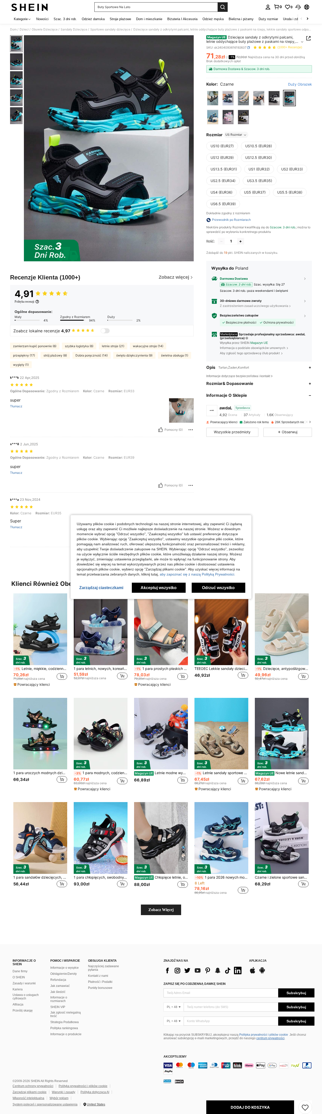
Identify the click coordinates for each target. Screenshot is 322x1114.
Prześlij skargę (23, 1010)
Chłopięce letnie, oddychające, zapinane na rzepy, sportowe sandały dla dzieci (161, 877)
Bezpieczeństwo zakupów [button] (239, 315)
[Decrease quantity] (221, 241)
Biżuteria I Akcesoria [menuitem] (182, 19)
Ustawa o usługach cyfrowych (26, 996)
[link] (277, 7)
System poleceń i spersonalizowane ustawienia (45, 1104)
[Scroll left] (301, 19)
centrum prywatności (270, 1038)
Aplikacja (258, 960)
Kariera (18, 989)
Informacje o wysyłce (64, 967)
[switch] (105, 330)
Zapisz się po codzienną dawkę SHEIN (195, 984)
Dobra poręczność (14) (91, 355)
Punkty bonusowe (100, 988)
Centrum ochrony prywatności (33, 1086)
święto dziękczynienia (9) (134, 355)
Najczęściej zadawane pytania (103, 968)
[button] (298, 7)
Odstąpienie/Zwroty (63, 974)
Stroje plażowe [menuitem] (120, 19)
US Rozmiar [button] (233, 135)
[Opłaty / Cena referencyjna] (226, 57)
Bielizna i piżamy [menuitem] (241, 19)
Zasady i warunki (24, 983)
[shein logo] (29, 7)
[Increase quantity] (240, 241)
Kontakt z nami (98, 976)
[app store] (252, 973)
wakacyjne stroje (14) (148, 346)
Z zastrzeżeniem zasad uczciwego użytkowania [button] (254, 306)
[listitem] (40, 641)
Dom (13, 29)
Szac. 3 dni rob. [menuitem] (65, 19)
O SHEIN (19, 977)
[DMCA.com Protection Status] (179, 1081)
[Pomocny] (160, 430)
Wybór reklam (59, 1098)
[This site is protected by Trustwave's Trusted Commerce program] (167, 1081)
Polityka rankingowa (64, 1028)
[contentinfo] (239, 1068)
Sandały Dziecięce (74, 29)
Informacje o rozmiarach (58, 999)
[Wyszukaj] (223, 7)
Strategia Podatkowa (64, 1022)
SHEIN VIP (57, 1007)
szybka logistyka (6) (79, 346)
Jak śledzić (57, 992)
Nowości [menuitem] (42, 19)
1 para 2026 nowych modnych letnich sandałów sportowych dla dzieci (221, 877)
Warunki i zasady (63, 1092)
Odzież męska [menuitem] (213, 19)
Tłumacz (16, 406)
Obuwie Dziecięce (45, 29)
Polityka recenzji (24, 301)
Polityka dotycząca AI (94, 1092)
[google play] (262, 973)
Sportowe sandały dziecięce (110, 29)
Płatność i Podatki (100, 982)
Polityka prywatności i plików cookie (263, 1034)
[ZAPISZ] (305, 1107)
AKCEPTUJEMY (175, 1056)
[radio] (212, 98)
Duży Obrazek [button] (300, 84)
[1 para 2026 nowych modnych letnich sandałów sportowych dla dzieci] (221, 838)
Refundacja (58, 980)
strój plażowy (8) (55, 355)
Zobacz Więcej (161, 910)
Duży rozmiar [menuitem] (268, 19)
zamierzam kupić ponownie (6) (34, 346)
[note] (32, 684)
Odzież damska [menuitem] (93, 19)
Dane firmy (20, 971)
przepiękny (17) (24, 355)
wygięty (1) (21, 365)
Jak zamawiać (60, 986)
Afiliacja (18, 1004)
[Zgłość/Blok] (191, 430)
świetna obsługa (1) (174, 355)
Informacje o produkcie (66, 1034)
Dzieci (24, 29)
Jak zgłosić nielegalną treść (65, 1014)
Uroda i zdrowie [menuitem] (294, 19)
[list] (204, 970)
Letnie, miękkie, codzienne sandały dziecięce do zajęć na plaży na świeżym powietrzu (40, 669)
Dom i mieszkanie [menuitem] (149, 19)
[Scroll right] (307, 19)
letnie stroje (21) (113, 346)
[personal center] (268, 7)
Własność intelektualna (28, 1098)
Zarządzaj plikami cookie (30, 1092)
